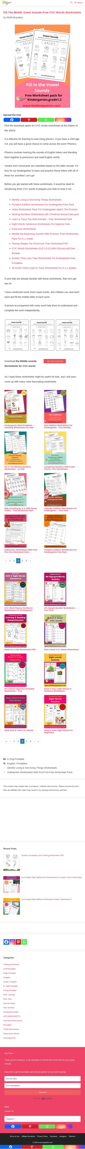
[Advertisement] (42, 819)
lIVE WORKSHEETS (11, 1016)
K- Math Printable (10, 986)
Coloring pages (9, 969)
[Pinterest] (29, 120)
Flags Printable (9, 973)
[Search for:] (42, 1119)
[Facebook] (12, 120)
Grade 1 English (10, 982)
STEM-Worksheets (11, 1029)
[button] (55, 361)
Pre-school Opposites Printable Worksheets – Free (19, 690)
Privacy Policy (42, 1136)
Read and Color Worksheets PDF (20, 649)
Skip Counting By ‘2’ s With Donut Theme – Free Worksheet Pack (20, 509)
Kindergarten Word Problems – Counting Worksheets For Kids (19, 426)
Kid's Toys (7, 999)
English (11, 763)
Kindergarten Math (10, 1012)
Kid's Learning (9, 995)
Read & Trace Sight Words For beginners (58, 731)
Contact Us (9, 1111)
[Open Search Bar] (71, 2)
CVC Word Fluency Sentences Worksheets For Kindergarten (18, 609)
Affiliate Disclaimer (28, 1136)
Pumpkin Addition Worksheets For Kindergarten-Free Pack (43, 204)
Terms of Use (14, 1136)
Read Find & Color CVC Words (18, 730)
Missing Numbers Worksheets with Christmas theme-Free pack (45, 214)
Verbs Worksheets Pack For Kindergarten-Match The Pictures (44, 209)
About (6, 1107)
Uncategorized (9, 1038)
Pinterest (72, 1136)
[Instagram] (63, 120)
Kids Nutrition (8, 1008)
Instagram (63, 1136)
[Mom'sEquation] (7, 2)
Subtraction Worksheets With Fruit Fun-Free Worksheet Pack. (20, 551)
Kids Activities (9, 1003)
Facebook (53, 1136)
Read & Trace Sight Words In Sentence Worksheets (57, 690)
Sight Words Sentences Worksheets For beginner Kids (41, 224)
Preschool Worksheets (24, 229)
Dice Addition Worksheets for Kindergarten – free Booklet (58, 426)
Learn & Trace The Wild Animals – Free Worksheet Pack (42, 219)
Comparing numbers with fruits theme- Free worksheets (59, 468)
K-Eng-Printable (15, 759)
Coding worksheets (11, 964)
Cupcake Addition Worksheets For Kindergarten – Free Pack (60, 509)
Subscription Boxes (11, 1034)
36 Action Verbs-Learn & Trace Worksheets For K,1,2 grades (44, 268)
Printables (21, 763)
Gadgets (6, 977)
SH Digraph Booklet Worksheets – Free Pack (60, 609)
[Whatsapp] (46, 120)
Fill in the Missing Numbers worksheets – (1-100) (17, 468)
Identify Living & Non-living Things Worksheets (36, 199)
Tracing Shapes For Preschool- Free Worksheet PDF (40, 243)
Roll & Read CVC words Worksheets (61, 649)
